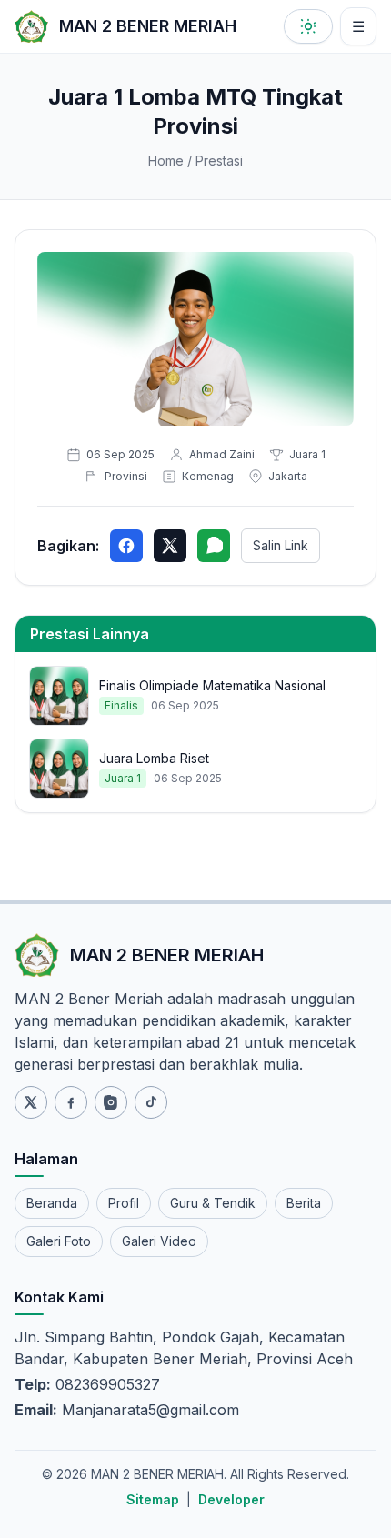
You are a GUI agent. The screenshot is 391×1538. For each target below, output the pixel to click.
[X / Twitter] (31, 1102)
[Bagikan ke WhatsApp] (213, 545)
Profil (123, 1203)
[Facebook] (71, 1102)
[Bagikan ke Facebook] (126, 545)
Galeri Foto (58, 1241)
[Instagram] (111, 1102)
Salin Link (280, 545)
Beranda (51, 1203)
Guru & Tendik (213, 1203)
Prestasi (219, 160)
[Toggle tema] (308, 26)
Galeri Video (159, 1241)
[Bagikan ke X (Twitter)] (170, 545)
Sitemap (152, 1499)
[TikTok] (151, 1102)
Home (166, 160)
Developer (231, 1499)
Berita (303, 1203)
